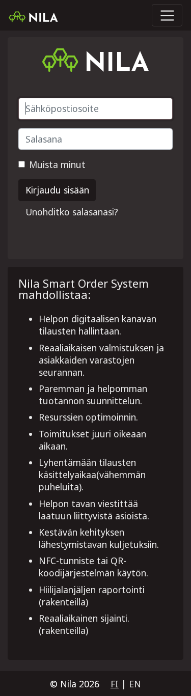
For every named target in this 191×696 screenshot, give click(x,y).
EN (135, 684)
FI (115, 684)
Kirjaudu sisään (57, 190)
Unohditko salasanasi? (71, 212)
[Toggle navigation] (167, 15)
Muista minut (57, 164)
